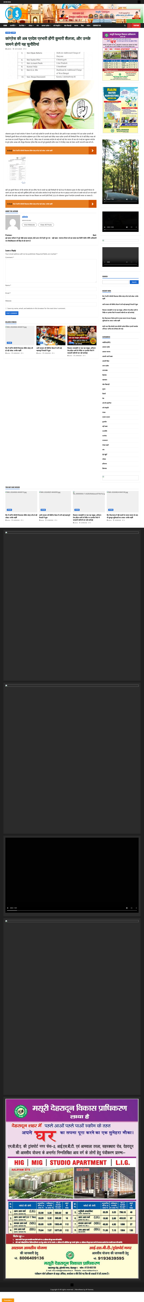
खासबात (104, 379)
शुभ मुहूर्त (104, 454)
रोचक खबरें (105, 445)
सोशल (30, 25)
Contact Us (97, 25)
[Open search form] (125, 25)
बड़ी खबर (105, 426)
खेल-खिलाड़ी (67, 25)
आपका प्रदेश (45, 25)
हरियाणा (104, 463)
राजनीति (12, 25)
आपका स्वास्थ (106, 351)
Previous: (27, 238)
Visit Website (29, 225)
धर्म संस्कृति (56, 25)
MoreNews (79, 1289)
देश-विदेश (21, 25)
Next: (74, 236)
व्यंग (38, 25)
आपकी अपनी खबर (107, 356)
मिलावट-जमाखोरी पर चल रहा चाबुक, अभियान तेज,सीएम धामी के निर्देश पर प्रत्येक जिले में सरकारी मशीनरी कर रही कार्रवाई (81, 350)
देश (103, 398)
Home (5, 25)
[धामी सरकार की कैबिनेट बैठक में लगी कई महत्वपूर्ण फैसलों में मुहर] (51, 335)
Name (8, 285)
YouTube (136, 25)
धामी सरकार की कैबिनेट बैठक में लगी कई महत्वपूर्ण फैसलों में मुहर (49, 349)
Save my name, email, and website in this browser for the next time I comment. (36, 308)
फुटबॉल (104, 421)
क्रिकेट (104, 375)
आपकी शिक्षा (105, 361)
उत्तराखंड (8, 33)
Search (105, 276)
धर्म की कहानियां (106, 403)
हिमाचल (104, 468)
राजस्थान (105, 440)
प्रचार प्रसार (106, 417)
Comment (9, 257)
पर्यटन (88, 25)
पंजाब (103, 412)
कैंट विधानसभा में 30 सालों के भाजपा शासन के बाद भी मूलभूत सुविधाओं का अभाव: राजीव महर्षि (119, 319)
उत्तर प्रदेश (105, 365)
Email (8, 293)
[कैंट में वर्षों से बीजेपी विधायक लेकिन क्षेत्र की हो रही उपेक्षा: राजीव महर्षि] (19, 335)
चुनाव (103, 389)
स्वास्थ (76, 25)
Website (8, 301)
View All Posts (46, 225)
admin (9, 49)
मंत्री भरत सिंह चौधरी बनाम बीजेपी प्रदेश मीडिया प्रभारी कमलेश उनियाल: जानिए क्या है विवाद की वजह (120, 327)
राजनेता (104, 435)
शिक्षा (82, 25)
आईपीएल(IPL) (106, 342)
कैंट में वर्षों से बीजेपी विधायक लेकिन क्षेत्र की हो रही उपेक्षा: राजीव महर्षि (19, 349)
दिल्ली (104, 393)
